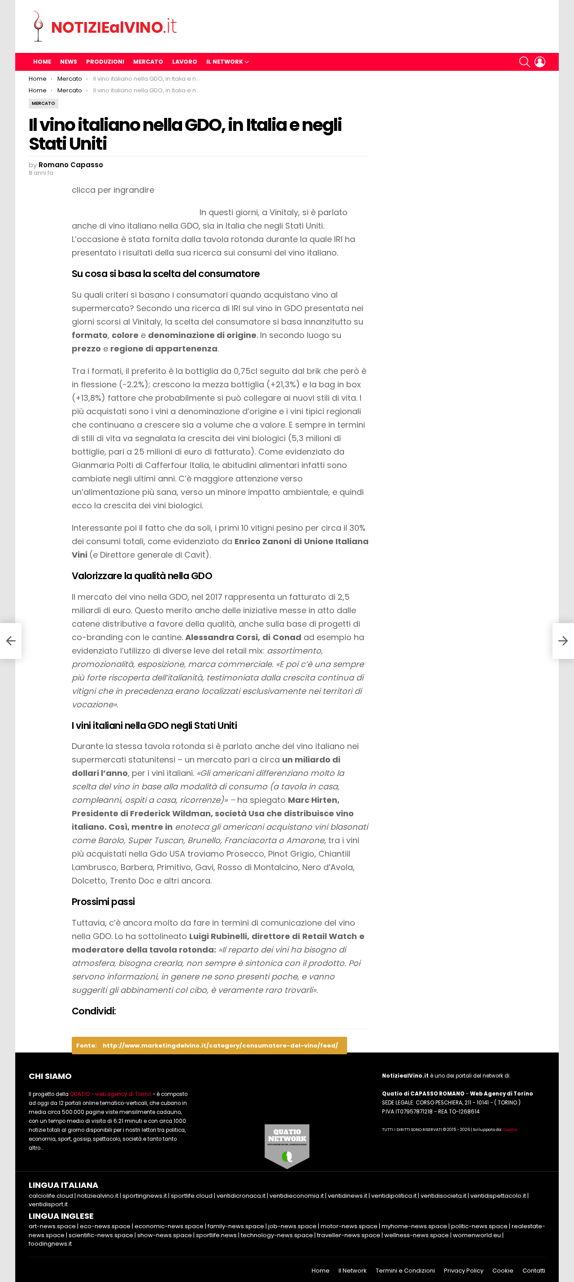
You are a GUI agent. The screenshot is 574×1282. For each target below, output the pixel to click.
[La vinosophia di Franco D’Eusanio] (11, 641)
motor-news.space (349, 1226)
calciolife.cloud (51, 1195)
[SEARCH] (524, 62)
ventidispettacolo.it (498, 1195)
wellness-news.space (416, 1235)
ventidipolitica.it (394, 1195)
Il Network (224, 61)
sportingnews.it (144, 1195)
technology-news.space (277, 1235)
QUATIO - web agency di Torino (110, 1094)
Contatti (533, 1270)
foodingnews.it (50, 1243)
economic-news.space (169, 1226)
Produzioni (105, 61)
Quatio (510, 1129)
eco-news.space (105, 1226)
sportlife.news (216, 1235)
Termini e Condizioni (405, 1270)
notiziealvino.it (97, 1195)
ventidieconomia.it (297, 1195)
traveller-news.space (348, 1235)
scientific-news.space (101, 1235)
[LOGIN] (540, 62)
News (68, 61)
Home (42, 61)
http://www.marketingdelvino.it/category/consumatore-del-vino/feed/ (220, 1045)
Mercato (148, 61)
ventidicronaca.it (241, 1195)
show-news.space (164, 1235)
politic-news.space (479, 1226)
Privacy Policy (463, 1270)
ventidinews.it (347, 1195)
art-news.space (52, 1226)
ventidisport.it (48, 1204)
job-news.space (292, 1226)
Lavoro (184, 61)
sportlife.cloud (192, 1195)
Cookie (502, 1270)
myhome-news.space (414, 1226)
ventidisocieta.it (443, 1195)
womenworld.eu (477, 1235)
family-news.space (236, 1226)
